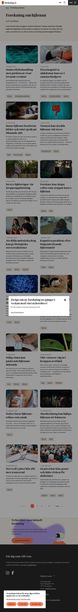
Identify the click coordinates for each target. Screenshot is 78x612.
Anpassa (11, 604)
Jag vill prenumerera (17, 312)
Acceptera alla (36, 604)
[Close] (65, 300)
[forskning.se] (8, 2)
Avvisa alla (23, 604)
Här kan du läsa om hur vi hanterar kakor (18, 599)
